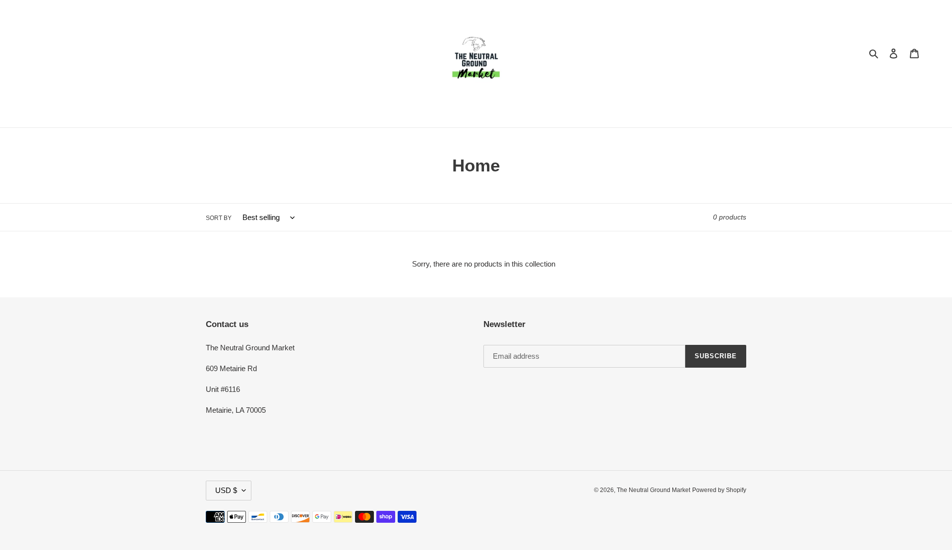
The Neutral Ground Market (653, 490)
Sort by (219, 218)
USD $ (226, 490)
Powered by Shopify (719, 490)
